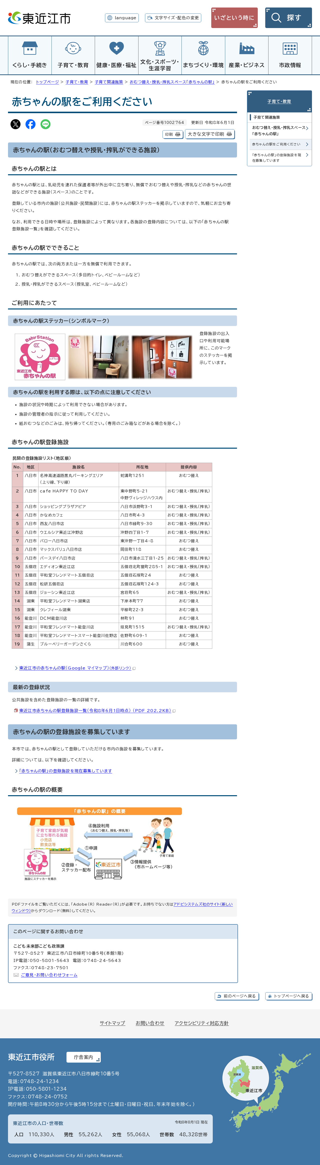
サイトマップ (112, 1023)
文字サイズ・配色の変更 (177, 18)
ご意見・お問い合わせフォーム (49, 975)
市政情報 (290, 65)
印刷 (169, 134)
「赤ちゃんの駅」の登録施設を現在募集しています (65, 771)
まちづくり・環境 (203, 65)
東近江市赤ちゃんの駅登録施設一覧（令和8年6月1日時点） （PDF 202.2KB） (95, 711)
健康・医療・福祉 (116, 65)
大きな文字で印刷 (206, 134)
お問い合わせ (150, 1023)
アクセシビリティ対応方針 (202, 1023)
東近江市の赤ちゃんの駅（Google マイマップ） (75, 668)
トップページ (47, 82)
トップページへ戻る (291, 996)
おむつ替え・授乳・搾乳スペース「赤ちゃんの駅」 (172, 82)
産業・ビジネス (247, 65)
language (125, 18)
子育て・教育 (73, 65)
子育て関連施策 (109, 82)
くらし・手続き (30, 65)
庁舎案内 (83, 1057)
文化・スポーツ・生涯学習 (160, 65)
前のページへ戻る (240, 996)
